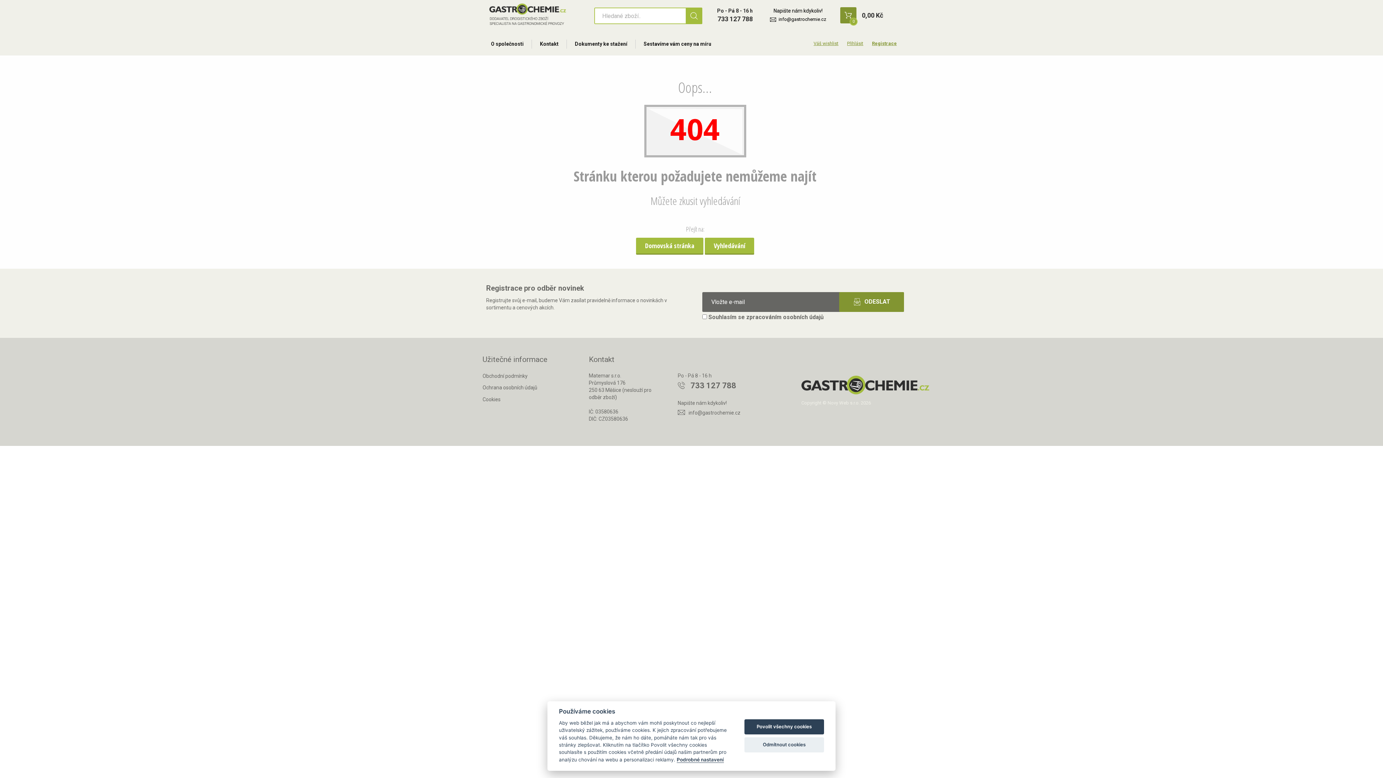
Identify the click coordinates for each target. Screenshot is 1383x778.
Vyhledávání (729, 245)
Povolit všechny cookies (784, 726)
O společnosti (507, 44)
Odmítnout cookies (784, 744)
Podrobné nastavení (700, 760)
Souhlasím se (765, 317)
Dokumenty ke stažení (601, 44)
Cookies (492, 399)
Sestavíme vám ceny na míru (677, 44)
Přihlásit (855, 43)
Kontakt (549, 44)
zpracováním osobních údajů (785, 317)
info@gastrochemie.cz (802, 19)
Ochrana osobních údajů (510, 387)
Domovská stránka (669, 245)
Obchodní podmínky (505, 376)
